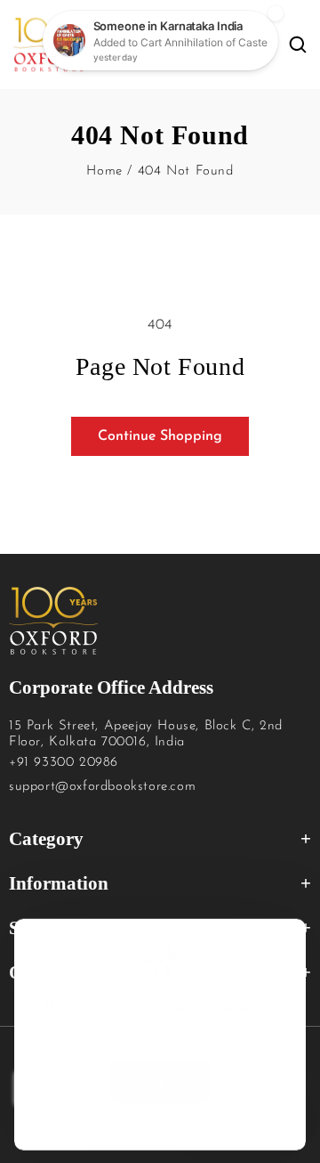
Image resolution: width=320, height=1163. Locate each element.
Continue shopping (160, 436)
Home (104, 171)
